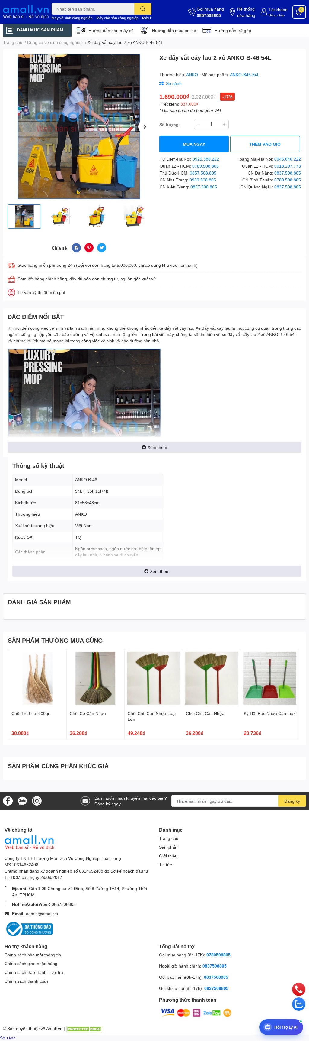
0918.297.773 (287, 165)
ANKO (192, 74)
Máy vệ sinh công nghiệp (72, 18)
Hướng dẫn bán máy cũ (111, 30)
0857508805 (209, 15)
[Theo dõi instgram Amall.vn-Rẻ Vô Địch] (37, 800)
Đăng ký (292, 801)
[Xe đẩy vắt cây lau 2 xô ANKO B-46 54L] (78, 127)
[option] (78, 127)
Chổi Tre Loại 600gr (30, 713)
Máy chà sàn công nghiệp (117, 18)
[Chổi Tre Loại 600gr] (37, 678)
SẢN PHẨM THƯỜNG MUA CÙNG (55, 640)
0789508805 (218, 954)
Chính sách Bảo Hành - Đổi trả (34, 972)
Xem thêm (157, 447)
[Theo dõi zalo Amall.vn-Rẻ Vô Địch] (22, 800)
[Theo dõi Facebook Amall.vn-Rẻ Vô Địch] (8, 800)
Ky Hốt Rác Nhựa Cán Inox (269, 713)
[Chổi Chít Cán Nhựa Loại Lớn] (153, 678)
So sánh (8, 1037)
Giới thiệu (168, 855)
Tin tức (165, 864)
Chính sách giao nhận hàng (31, 963)
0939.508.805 (203, 179)
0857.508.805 (203, 172)
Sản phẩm (169, 847)
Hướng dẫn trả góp (233, 30)
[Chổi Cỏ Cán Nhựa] (95, 678)
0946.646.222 (287, 159)
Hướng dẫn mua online (174, 30)
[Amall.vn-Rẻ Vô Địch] (26, 12)
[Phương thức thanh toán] (196, 1012)
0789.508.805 (205, 165)
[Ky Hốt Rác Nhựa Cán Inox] (269, 678)
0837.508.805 (287, 172)
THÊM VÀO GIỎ (265, 144)
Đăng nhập (277, 15)
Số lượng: (169, 124)
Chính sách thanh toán (26, 981)
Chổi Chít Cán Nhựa (205, 713)
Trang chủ (168, 838)
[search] (142, 9)
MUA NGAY (194, 144)
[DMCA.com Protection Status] (84, 1028)
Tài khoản (278, 9)
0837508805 (214, 965)
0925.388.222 (206, 159)
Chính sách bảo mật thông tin (33, 954)
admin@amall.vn (42, 913)
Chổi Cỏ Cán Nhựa (88, 713)
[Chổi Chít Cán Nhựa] (211, 678)
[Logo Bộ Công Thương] (29, 928)
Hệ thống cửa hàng (246, 12)
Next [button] (144, 126)
